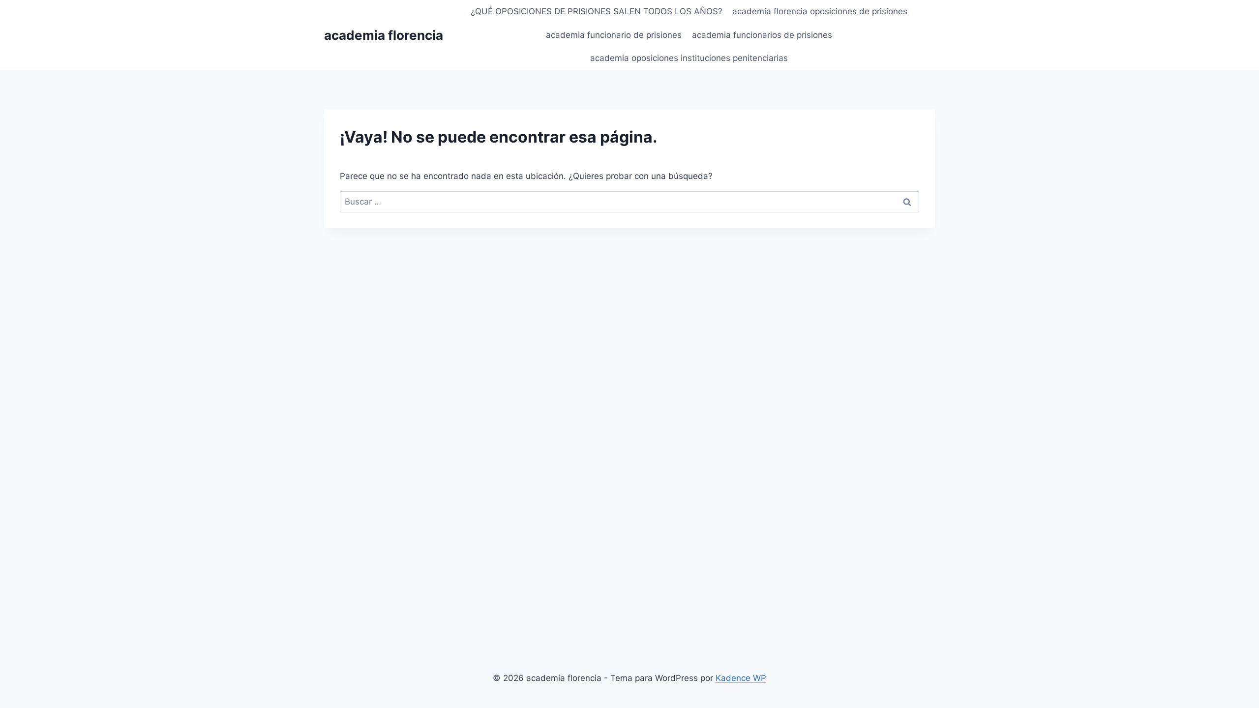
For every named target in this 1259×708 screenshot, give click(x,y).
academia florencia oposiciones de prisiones (819, 11)
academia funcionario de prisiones (614, 35)
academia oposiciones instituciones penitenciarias (689, 58)
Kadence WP (741, 678)
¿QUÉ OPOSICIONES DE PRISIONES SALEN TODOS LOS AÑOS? (596, 11)
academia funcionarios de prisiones (762, 35)
